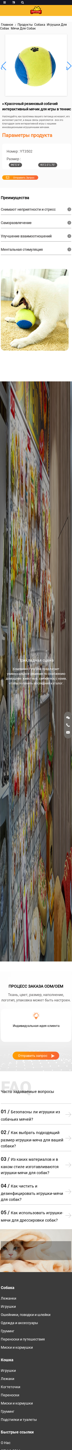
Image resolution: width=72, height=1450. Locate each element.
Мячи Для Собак (23, 28)
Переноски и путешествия (23, 1339)
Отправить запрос (23, 177)
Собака (39, 25)
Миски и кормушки (17, 1347)
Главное (7, 25)
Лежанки (8, 1298)
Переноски (10, 1395)
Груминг (7, 1331)
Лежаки (7, 1379)
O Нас (5, 1443)
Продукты (25, 25)
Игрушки (8, 1306)
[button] (68, 66)
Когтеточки (10, 1387)
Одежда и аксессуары (19, 1323)
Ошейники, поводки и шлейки (25, 1315)
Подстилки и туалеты (19, 1419)
